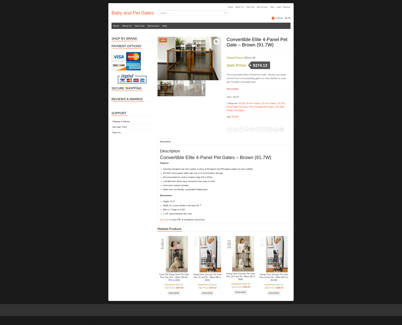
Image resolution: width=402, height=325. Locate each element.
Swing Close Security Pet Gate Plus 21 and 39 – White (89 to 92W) (207, 277)
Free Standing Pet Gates (261, 106)
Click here (164, 220)
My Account (262, 7)
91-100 (281, 103)
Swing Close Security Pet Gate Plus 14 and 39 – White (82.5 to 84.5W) (274, 277)
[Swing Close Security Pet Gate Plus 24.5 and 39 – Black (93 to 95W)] (240, 254)
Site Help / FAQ (119, 127)
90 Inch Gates (253, 103)
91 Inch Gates (269, 103)
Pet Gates (239, 110)
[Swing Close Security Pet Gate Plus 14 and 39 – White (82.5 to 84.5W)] (274, 254)
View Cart (250, 7)
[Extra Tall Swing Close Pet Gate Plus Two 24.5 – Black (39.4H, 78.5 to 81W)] (174, 254)
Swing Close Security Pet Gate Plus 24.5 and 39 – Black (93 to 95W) (240, 276)
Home (230, 7)
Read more (174, 293)
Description (165, 141)
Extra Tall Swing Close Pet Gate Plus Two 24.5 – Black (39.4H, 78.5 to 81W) (174, 277)
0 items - (283, 18)
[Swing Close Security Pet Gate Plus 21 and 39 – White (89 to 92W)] (207, 254)
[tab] (166, 141)
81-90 (242, 103)
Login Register (283, 7)
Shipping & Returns (121, 121)
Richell (234, 116)
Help (272, 7)
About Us (239, 7)
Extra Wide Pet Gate (237, 106)
